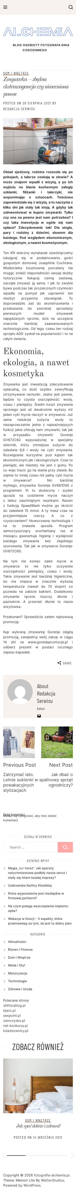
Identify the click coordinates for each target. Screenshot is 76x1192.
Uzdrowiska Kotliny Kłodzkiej (30, 885)
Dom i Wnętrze (16, 73)
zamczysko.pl (14, 1020)
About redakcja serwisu (46, 693)
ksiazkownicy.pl (15, 1031)
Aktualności (17, 942)
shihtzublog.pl (14, 1005)
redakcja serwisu (19, 108)
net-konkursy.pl (15, 1025)
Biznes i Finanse (20, 949)
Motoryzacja (17, 973)
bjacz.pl (9, 1010)
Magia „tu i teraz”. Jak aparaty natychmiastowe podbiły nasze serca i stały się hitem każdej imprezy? (37, 873)
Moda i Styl (16, 965)
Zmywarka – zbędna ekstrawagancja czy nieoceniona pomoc (35, 87)
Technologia (17, 981)
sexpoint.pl (12, 1015)
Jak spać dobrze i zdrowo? (38, 1126)
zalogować (25, 815)
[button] (3, 1156)
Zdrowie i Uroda (20, 989)
